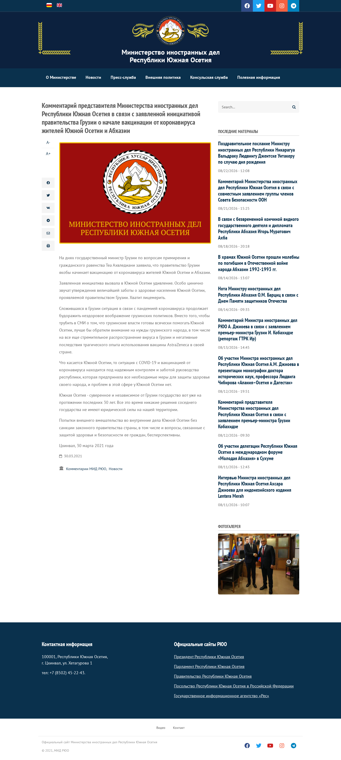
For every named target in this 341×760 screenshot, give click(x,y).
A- (48, 142)
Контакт (179, 728)
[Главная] (170, 31)
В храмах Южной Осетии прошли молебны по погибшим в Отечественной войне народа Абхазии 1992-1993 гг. (258, 263)
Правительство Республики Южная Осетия (213, 676)
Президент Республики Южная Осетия (209, 656)
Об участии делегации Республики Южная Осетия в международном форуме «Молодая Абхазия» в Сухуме (257, 452)
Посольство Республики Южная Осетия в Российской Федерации (234, 686)
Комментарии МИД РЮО (86, 468)
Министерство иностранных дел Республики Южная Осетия (171, 55)
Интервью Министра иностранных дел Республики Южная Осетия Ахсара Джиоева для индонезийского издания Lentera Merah (254, 486)
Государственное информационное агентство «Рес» (221, 695)
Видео (160, 728)
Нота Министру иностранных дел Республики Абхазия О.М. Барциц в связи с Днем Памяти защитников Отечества (258, 294)
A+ (48, 153)
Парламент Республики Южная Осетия (209, 666)
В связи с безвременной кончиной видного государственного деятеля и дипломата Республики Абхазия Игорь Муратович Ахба (258, 228)
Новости (93, 77)
